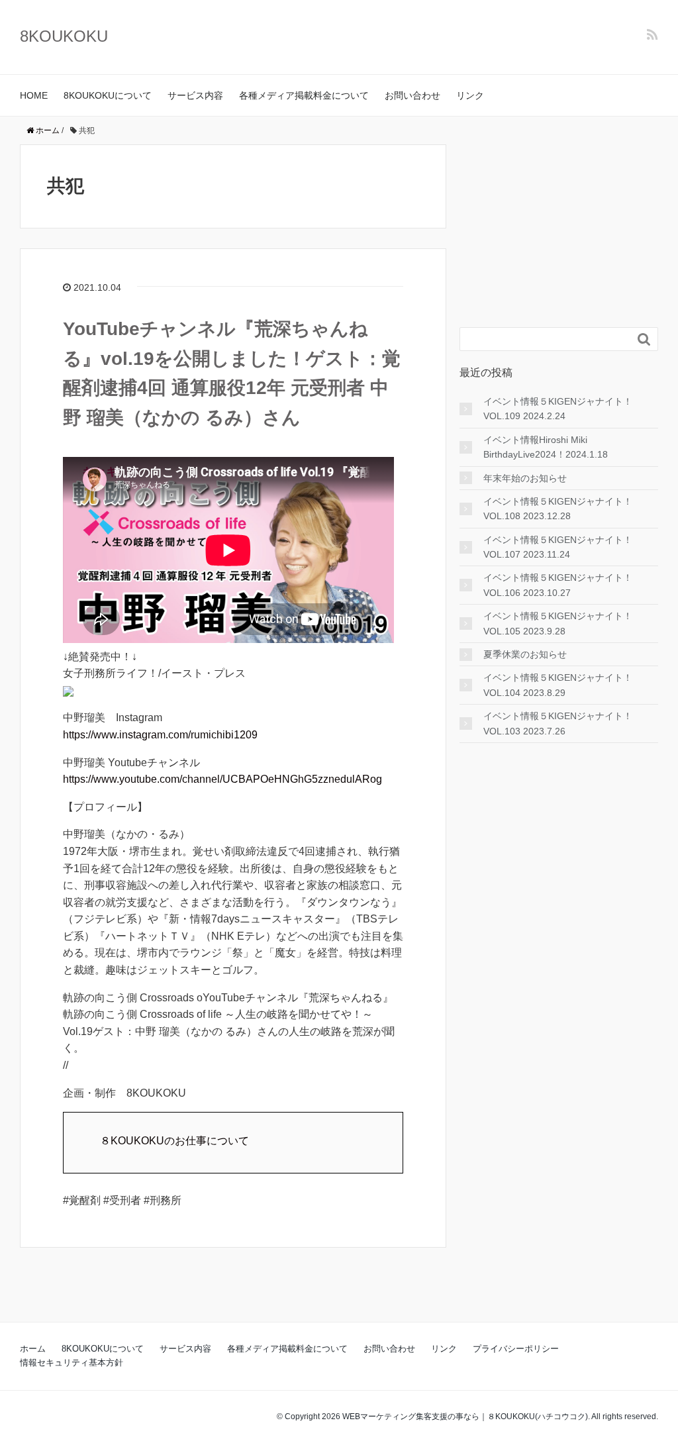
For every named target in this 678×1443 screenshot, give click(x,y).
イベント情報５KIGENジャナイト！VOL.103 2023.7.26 (557, 723)
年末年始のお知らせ (525, 478)
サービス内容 (195, 95)
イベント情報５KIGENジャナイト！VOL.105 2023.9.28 (557, 623)
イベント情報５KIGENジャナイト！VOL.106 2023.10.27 (557, 584)
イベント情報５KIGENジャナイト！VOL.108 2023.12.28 (557, 508)
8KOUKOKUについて (108, 95)
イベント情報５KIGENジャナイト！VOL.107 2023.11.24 (557, 547)
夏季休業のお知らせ (525, 654)
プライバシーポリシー (516, 1349)
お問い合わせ (412, 95)
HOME (34, 95)
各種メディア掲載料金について (304, 95)
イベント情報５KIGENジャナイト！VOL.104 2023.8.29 (557, 684)
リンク (470, 95)
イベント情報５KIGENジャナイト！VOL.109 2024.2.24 (557, 408)
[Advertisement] (559, 227)
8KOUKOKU (64, 36)
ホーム (33, 1349)
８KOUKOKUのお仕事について (174, 1140)
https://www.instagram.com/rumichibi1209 (160, 734)
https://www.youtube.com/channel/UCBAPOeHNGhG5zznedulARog (222, 779)
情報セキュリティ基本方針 (71, 1363)
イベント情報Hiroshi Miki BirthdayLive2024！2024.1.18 (545, 447)
